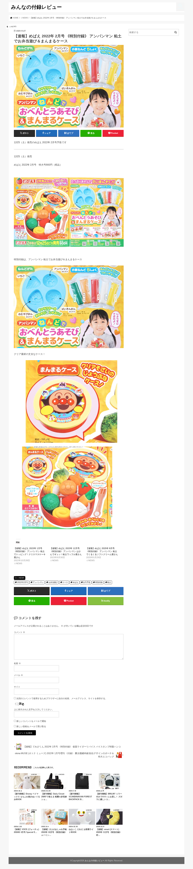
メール (18, 675)
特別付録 (99, 582)
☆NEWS (20, 578)
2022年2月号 (22, 582)
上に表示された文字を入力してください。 (34, 709)
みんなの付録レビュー (36, 7)
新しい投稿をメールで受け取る (31, 726)
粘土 (109, 582)
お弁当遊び (53, 582)
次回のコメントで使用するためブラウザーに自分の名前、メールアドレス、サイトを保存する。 (61, 698)
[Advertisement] (153, 63)
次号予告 (86, 582)
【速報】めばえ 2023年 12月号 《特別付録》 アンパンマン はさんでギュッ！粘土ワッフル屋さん (66, 551)
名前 (17, 663)
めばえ (75, 582)
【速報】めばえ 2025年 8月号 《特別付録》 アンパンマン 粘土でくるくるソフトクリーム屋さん (102, 551)
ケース (65, 582)
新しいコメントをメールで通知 (31, 721)
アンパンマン (38, 582)
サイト (17, 687)
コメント (19, 632)
